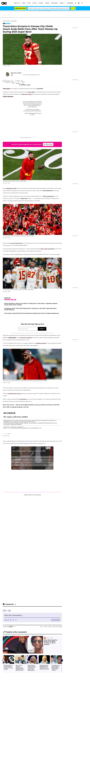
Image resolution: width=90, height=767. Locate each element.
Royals (35, 3)
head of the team (27, 94)
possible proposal (41, 343)
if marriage (22, 399)
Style (29, 3)
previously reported (26, 337)
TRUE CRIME (54, 3)
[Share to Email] (23, 81)
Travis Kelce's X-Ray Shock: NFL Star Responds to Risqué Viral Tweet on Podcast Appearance (31, 313)
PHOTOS (41, 3)
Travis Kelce (14, 20)
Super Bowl (31, 92)
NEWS (23, 3)
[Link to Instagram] (78, 3)
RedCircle (9, 433)
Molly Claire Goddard (16, 73)
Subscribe (70, 3)
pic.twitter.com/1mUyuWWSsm (32, 111)
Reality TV (17, 3)
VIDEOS (47, 3)
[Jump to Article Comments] (3, 81)
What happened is (48, 196)
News (8, 20)
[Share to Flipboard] (18, 81)
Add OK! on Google (25, 85)
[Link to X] (81, 3)
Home (4, 20)
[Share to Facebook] (8, 81)
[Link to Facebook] (75, 3)
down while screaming (47, 248)
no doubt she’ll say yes (14, 393)
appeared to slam (11, 188)
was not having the (16, 243)
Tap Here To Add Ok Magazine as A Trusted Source (26, 144)
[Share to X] (13, 81)
